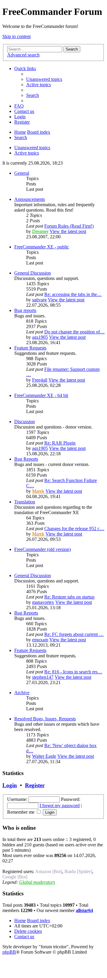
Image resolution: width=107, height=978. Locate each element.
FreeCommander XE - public (41, 246)
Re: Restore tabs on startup (69, 596)
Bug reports (25, 310)
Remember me (21, 812)
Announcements (29, 199)
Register (35, 785)
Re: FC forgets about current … (74, 634)
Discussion (24, 421)
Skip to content (16, 36)
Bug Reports (26, 459)
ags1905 (40, 337)
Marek (38, 491)
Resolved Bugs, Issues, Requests (45, 718)
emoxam (40, 639)
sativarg (39, 299)
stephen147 (43, 677)
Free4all (39, 379)
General (21, 173)
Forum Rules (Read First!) (69, 226)
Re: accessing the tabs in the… (73, 294)
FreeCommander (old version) (42, 549)
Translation (24, 501)
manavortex (43, 602)
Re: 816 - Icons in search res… (73, 671)
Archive (21, 692)
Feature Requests (30, 347)
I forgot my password (60, 805)
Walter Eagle (44, 756)
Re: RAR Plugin (59, 442)
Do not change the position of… (74, 331)
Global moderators (37, 882)
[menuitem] (44, 79)
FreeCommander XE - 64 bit (41, 395)
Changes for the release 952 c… (74, 528)
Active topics (26, 152)
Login (9, 785)
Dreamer (40, 231)
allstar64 (84, 910)
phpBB (9, 952)
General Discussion (32, 272)
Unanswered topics (32, 147)
